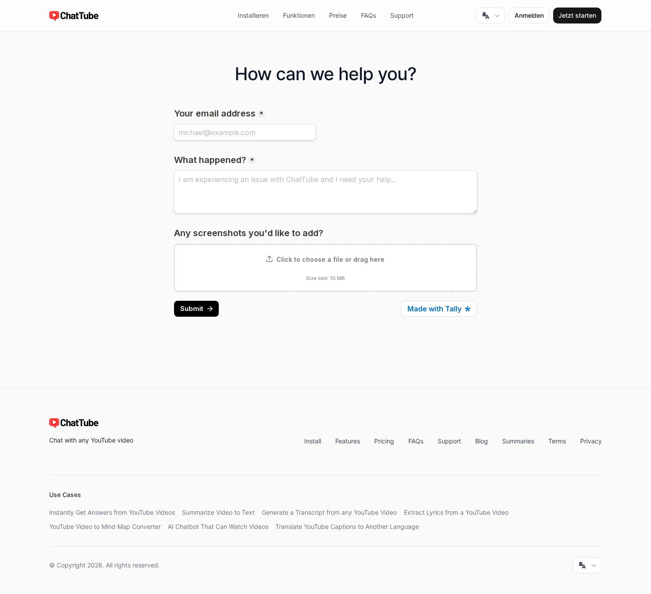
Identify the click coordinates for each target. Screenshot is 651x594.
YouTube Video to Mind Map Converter (105, 526)
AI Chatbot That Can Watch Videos (218, 526)
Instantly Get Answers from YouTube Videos (112, 512)
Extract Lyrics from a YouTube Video (456, 512)
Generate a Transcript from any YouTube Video (329, 512)
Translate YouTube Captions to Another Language (347, 526)
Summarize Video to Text (218, 512)
